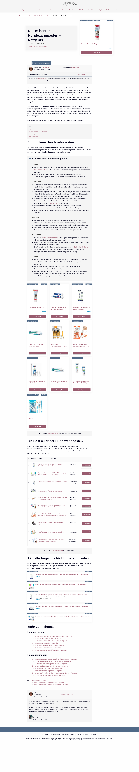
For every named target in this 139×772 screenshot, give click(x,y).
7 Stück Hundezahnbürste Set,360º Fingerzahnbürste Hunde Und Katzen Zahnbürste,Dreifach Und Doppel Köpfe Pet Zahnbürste (62, 617)
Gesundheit (36, 10)
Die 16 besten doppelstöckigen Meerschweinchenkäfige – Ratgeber (49, 684)
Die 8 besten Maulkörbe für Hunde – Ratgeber (48, 645)
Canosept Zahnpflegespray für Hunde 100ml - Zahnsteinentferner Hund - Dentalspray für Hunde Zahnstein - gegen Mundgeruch (62, 574)
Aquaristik (25, 10)
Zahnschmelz (53, 203)
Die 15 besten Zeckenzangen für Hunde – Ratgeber (50, 666)
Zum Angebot (96, 52)
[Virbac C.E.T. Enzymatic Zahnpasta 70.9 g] (37, 333)
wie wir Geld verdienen (53, 80)
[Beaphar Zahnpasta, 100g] (99, 32)
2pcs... (31, 418)
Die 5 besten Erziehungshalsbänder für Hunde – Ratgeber (52, 636)
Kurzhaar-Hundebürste (50, 238)
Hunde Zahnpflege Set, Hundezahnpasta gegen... (81, 345)
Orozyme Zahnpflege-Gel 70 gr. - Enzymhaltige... (59, 308)
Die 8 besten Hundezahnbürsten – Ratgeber (47, 668)
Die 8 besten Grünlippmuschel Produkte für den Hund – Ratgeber (54, 659)
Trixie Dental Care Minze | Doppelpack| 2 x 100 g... (81, 382)
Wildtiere (108, 10)
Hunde (44, 10)
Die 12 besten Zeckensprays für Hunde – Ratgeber (49, 664)
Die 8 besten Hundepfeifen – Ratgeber (45, 643)
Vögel (100, 10)
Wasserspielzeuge (53, 433)
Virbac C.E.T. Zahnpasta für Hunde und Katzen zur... (59, 382)
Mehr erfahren (81, 74)
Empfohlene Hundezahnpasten (36, 128)
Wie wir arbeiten (85, 734)
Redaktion (93, 734)
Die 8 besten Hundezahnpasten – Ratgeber (47, 671)
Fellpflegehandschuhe (80, 247)
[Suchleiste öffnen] (116, 10)
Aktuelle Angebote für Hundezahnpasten (39, 134)
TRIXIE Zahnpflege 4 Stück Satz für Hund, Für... (37, 382)
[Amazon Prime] (110, 48)
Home (22, 15)
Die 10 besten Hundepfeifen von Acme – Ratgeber (49, 641)
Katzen (52, 10)
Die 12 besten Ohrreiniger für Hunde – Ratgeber (48, 675)
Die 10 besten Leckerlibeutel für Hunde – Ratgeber (49, 650)
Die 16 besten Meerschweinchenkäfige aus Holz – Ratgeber (47, 682)
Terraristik (91, 10)
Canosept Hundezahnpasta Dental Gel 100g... (81, 308)
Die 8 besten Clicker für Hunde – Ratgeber (46, 638)
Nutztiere (72, 10)
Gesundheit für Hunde (34, 15)
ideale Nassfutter (58, 550)
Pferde (81, 10)
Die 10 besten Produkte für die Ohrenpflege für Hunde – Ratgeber (54, 673)
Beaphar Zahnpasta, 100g (89, 44)
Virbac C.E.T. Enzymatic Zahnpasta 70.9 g (36, 345)
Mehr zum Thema (33, 136)
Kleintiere (62, 10)
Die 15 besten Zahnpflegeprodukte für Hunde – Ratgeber (51, 661)
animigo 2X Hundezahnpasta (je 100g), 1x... (59, 345)
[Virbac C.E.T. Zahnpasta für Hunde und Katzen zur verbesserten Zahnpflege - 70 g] (59, 369)
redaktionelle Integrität (42, 78)
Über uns (76, 734)
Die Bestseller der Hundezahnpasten (38, 131)
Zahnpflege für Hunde (46, 15)
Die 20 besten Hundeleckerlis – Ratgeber (46, 648)
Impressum (56, 734)
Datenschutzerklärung (67, 734)
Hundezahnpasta (40, 170)
